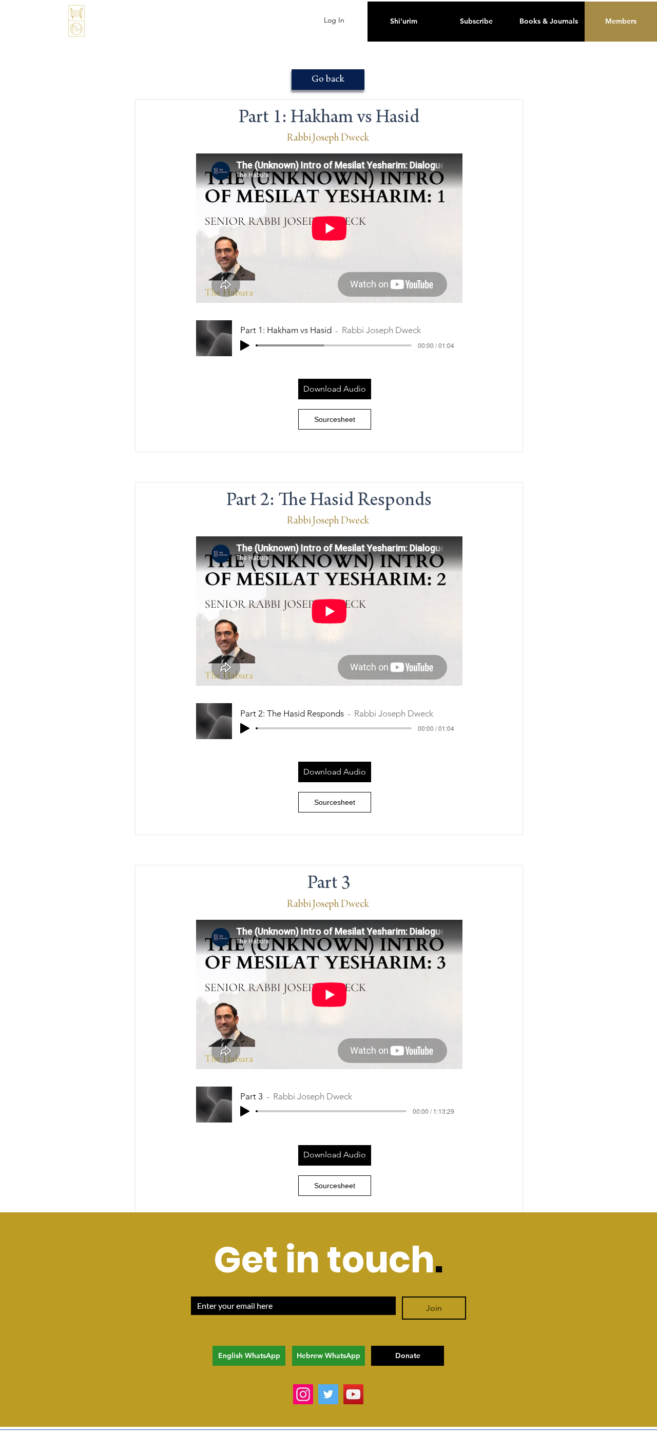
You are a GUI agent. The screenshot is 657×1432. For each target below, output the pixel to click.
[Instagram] (303, 1394)
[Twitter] (328, 1394)
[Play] (244, 345)
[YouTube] (353, 1394)
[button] (334, 389)
